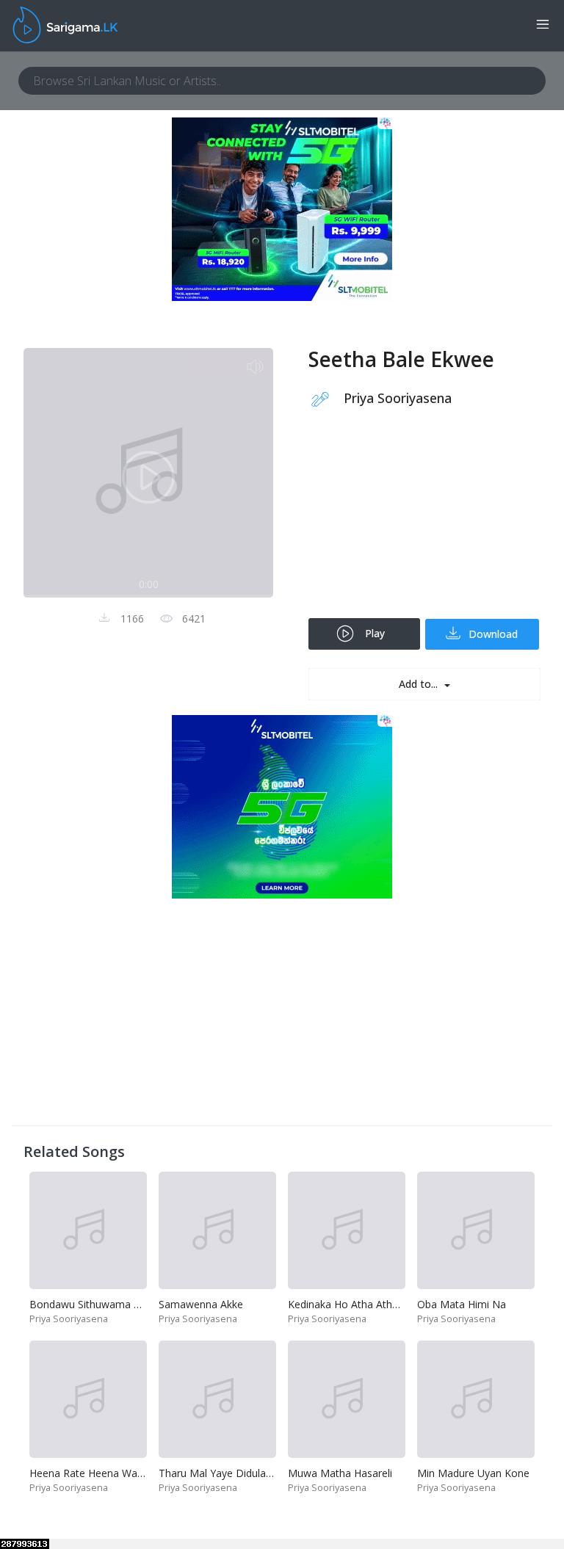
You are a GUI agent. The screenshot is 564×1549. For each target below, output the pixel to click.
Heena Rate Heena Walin (88, 1473)
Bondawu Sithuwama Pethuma (103, 1304)
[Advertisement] (424, 522)
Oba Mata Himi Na (461, 1304)
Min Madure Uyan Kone (473, 1473)
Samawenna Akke (201, 1304)
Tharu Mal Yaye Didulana (218, 1473)
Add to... (420, 684)
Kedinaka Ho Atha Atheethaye (359, 1304)
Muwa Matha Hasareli (340, 1473)
